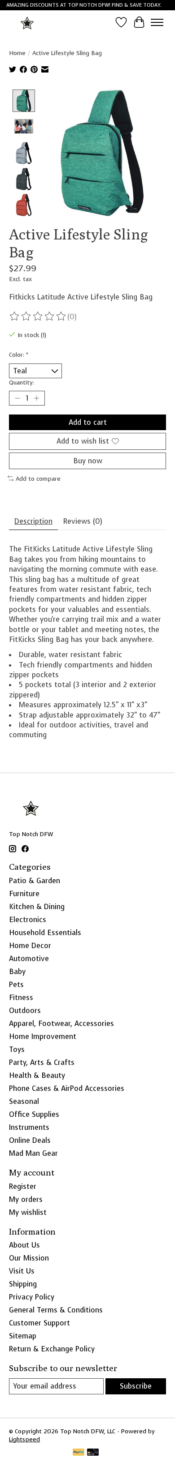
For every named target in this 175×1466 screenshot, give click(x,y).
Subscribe (136, 1386)
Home (17, 53)
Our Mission (29, 1258)
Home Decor (30, 945)
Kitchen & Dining (37, 906)
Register (22, 1186)
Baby (17, 971)
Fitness (21, 997)
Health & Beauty (37, 1075)
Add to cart (88, 422)
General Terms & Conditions (56, 1310)
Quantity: (21, 382)
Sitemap (22, 1336)
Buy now (87, 461)
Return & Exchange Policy (52, 1349)
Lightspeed (24, 1439)
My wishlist (28, 1212)
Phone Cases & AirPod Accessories (66, 1088)
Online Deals (30, 1140)
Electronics (27, 919)
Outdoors (25, 1010)
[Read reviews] (38, 316)
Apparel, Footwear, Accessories (61, 1023)
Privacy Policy (31, 1297)
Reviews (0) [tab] (82, 521)
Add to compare (38, 478)
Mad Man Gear (33, 1153)
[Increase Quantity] (36, 398)
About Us (24, 1245)
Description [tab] (33, 521)
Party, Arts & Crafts (41, 1062)
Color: (18, 354)
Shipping (23, 1284)
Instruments (29, 1127)
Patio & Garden (34, 880)
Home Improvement (42, 1036)
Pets (16, 984)
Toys (17, 1049)
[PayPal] (78, 1453)
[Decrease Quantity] (17, 398)
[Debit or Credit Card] (93, 1453)
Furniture (24, 893)
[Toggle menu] (157, 22)
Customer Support (39, 1323)
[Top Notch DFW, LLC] (27, 22)
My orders (26, 1199)
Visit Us (22, 1271)
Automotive (29, 958)
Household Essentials (45, 932)
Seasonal (24, 1101)
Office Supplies (34, 1114)
